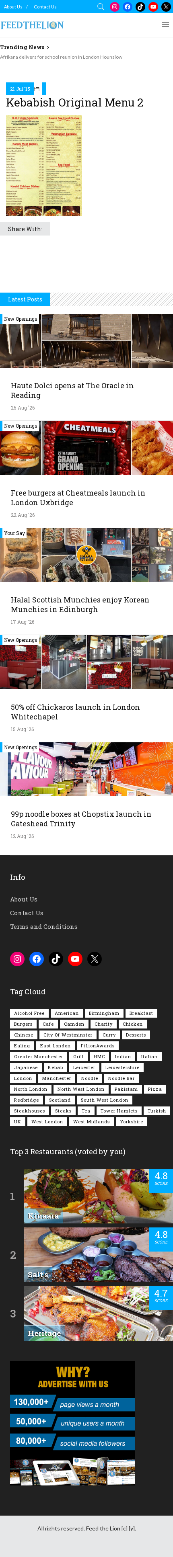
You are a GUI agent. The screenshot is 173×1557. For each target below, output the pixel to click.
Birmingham (104, 1013)
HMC (99, 1056)
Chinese (23, 1035)
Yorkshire (131, 1122)
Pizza (155, 1089)
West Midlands (91, 1122)
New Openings (20, 318)
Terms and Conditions (44, 926)
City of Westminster (68, 1035)
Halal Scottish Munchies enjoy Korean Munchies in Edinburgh (80, 604)
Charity (104, 1024)
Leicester (84, 1067)
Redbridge (26, 1100)
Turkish (157, 1111)
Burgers (23, 1024)
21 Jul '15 (20, 89)
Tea (86, 1111)
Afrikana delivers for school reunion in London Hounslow (61, 57)
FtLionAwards (98, 1046)
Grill (78, 1056)
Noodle (89, 1078)
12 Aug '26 (22, 836)
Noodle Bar (121, 1078)
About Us (13, 6)
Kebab (55, 1067)
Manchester (56, 1078)
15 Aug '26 (22, 729)
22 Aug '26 (23, 515)
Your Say (14, 533)
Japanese (26, 1067)
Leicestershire (122, 1067)
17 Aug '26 (22, 622)
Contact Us (45, 6)
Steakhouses (29, 1111)
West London (47, 1122)
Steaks (63, 1111)
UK (17, 1122)
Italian (149, 1056)
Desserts (136, 1035)
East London (55, 1046)
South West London (104, 1100)
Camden (74, 1024)
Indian (123, 1056)
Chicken (133, 1024)
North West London (81, 1089)
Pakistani (126, 1089)
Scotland (60, 1100)
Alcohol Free (29, 1013)
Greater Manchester (38, 1056)
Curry (109, 1035)
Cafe (48, 1024)
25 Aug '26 (23, 407)
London (23, 1078)
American (67, 1013)
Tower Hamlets (119, 1111)
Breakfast (141, 1013)
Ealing (22, 1046)
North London (30, 1089)
